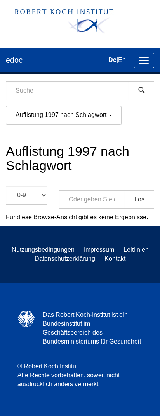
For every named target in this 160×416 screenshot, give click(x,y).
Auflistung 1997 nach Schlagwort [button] (62, 115)
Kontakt (114, 258)
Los (139, 199)
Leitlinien (136, 249)
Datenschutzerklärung (65, 258)
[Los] (141, 90)
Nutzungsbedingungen (43, 249)
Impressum (99, 249)
